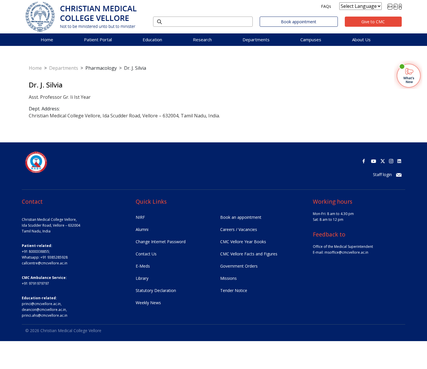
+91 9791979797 (35, 283)
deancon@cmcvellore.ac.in (44, 309)
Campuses (310, 39)
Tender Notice (233, 290)
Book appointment (298, 21)
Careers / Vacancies (238, 229)
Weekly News (148, 302)
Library (142, 278)
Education (152, 39)
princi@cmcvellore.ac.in (41, 303)
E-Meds (143, 266)
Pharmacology (101, 68)
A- (395, 6)
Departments (256, 39)
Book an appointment (240, 217)
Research (202, 39)
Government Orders (239, 266)
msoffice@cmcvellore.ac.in (346, 252)
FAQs (326, 6)
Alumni (142, 229)
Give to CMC (373, 21)
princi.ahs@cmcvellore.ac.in (44, 315)
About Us (361, 39)
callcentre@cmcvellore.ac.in (44, 263)
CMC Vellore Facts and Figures (248, 254)
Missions (228, 278)
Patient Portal (98, 39)
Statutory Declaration (156, 290)
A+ (390, 6)
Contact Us (146, 254)
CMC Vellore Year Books (243, 241)
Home (47, 39)
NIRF (140, 217)
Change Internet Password (161, 241)
